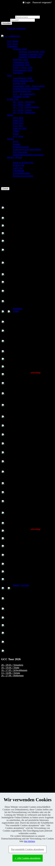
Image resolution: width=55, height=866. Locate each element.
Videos (16, 131)
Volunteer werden (21, 96)
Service (10, 139)
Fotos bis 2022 (20, 128)
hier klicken (29, 841)
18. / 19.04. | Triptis (22, 104)
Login (27, 2)
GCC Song (18, 136)
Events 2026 (13, 99)
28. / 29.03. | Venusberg (24, 102)
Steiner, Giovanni (21, 585)
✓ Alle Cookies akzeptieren (27, 858)
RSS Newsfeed (20, 152)
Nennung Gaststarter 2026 (31, 54)
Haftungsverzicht (21, 147)
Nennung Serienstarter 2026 (32, 51)
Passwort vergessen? (42, 2)
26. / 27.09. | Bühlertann (24, 112)
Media (10, 115)
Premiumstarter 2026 (22, 70)
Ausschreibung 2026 (22, 78)
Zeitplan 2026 (19, 83)
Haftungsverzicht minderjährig (27, 149)
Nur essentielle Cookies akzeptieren (27, 849)
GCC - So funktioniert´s (24, 94)
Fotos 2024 (18, 123)
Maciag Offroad (14, 157)
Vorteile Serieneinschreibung (26, 88)
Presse (16, 133)
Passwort (5, 20)
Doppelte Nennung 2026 (30, 57)
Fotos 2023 (18, 125)
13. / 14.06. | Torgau (22, 110)
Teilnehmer (12, 46)
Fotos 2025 (18, 120)
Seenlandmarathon (21, 173)
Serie (9, 75)
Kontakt (16, 144)
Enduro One (18, 165)
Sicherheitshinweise (22, 91)
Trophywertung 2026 (23, 67)
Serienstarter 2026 (21, 65)
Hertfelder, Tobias (18, 309)
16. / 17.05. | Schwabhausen (26, 107)
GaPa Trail (18, 168)
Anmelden (6, 23)
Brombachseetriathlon (23, 176)
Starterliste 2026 (20, 59)
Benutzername (8, 17)
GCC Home (12, 41)
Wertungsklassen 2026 (23, 80)
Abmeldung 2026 (21, 62)
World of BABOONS (23, 162)
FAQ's (16, 141)
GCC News (12, 43)
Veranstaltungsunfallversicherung (28, 154)
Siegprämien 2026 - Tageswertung (29, 86)
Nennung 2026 (20, 49)
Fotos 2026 (18, 117)
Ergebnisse (18, 73)
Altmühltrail (18, 170)
